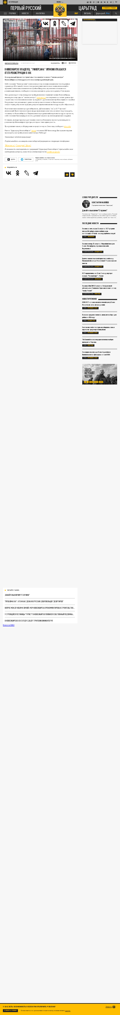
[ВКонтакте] (46, 23)
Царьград (88, 8)
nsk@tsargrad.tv (53, 152)
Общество (21, 21)
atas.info (67, 126)
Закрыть (109, 1007)
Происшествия (92, 308)
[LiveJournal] (64, 23)
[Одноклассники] (55, 23)
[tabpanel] (99, 374)
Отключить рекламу (109, 8)
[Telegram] (72, 23)
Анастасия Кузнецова (11, 63)
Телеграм (27, 159)
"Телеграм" (20, 145)
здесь (67, 1010)
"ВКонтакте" (10, 145)
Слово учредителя (90, 197)
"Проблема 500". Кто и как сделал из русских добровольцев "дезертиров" (34, 601)
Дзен (13, 159)
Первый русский (26, 8)
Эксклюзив (91, 236)
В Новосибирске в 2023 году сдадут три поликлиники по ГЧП (29, 620)
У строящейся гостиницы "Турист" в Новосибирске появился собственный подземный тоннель (40, 614)
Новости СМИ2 (8, 625)
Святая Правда (89, 19)
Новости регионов (89, 298)
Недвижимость (10, 21)
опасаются (41, 97)
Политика (97, 294)
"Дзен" (28, 145)
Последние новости (90, 223)
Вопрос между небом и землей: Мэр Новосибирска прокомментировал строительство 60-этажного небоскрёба (40, 607)
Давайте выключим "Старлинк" (17, 595)
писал (33, 130)
